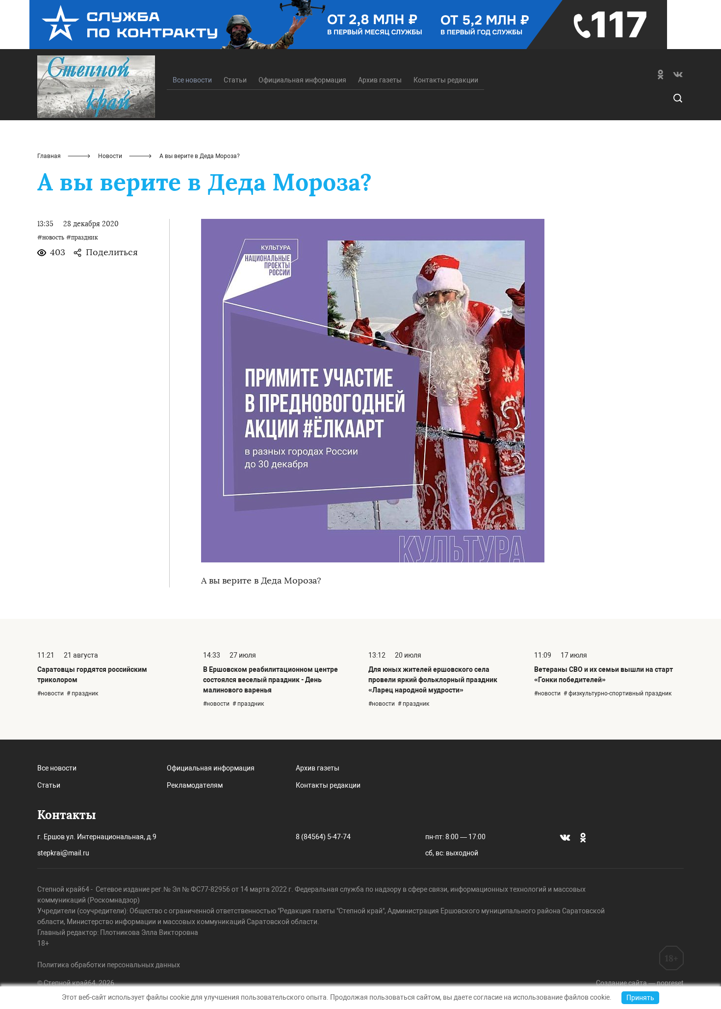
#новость (50, 237)
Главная (49, 156)
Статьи (235, 80)
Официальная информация (302, 80)
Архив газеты (380, 80)
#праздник (82, 237)
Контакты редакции (445, 80)
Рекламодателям (195, 785)
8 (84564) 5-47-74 (323, 837)
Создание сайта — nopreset (640, 983)
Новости (110, 156)
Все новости (57, 768)
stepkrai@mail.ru (63, 853)
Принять (640, 998)
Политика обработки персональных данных (108, 965)
